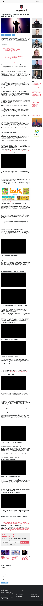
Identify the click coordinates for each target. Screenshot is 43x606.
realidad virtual (23, 528)
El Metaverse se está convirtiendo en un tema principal (14, 49)
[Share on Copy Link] (12, 35)
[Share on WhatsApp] (9, 35)
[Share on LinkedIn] (2, 35)
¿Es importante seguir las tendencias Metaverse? (11, 47)
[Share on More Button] (14, 35)
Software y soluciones (19, 592)
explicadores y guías (8, 530)
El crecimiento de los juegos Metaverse (11, 57)
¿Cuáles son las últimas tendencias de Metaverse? (11, 48)
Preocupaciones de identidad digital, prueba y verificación (14, 58)
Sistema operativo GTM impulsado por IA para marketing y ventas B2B (36, 114)
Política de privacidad (33, 594)
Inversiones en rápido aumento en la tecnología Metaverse (14, 52)
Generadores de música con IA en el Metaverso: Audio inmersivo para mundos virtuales (25, 557)
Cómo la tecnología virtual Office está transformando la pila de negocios (36, 95)
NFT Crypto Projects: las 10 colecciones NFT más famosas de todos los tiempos (16, 523)
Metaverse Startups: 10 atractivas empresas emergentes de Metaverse (14, 522)
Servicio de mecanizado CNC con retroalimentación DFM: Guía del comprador (15, 557)
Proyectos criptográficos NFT (9, 51)
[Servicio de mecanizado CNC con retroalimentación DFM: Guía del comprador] (16, 550)
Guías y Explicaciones (19, 596)
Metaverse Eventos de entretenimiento (11, 55)
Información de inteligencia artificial (21, 590)
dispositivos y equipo (10, 529)
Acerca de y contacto (33, 590)
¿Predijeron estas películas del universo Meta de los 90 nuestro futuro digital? (5, 557)
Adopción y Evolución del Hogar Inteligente (12, 62)
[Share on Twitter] (3, 35)
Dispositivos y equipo (19, 594)
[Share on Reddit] (7, 35)
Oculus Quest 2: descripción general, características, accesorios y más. (14, 521)
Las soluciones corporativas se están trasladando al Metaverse (15, 56)
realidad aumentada (17, 528)
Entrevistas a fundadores (19, 529)
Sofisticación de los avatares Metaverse (11, 59)
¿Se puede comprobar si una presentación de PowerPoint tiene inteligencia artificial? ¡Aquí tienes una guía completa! (36, 90)
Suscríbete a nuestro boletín (34, 592)
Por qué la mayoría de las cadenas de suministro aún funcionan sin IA (36, 84)
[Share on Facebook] (5, 35)
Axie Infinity (9, 201)
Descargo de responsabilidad (34, 596)
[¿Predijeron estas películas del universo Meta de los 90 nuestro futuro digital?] (5, 550)
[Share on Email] (10, 35)
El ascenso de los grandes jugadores (11, 50)
